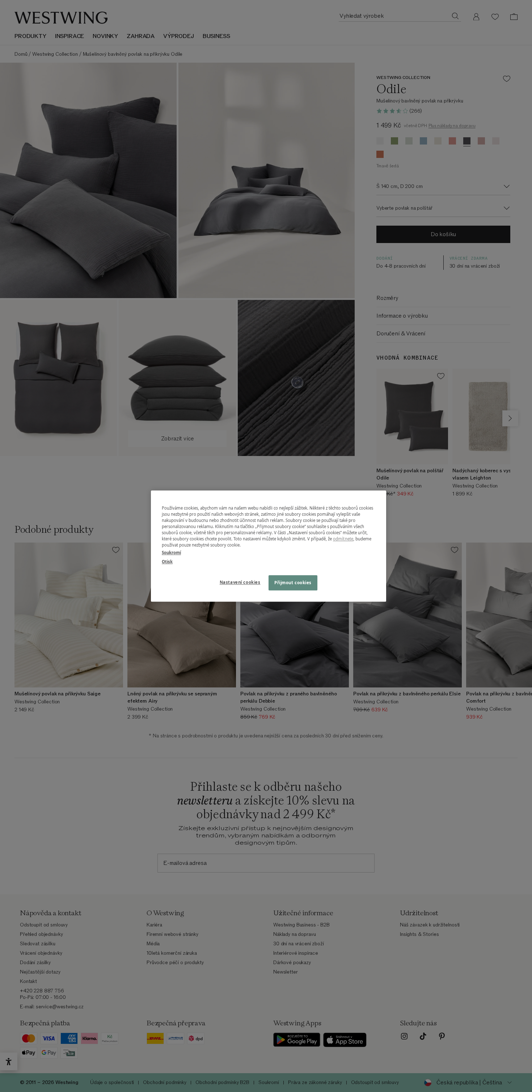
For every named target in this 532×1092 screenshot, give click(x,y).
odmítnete (343, 538)
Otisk (167, 561)
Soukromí (171, 552)
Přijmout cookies (293, 582)
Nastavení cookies (240, 582)
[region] (268, 546)
